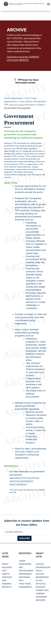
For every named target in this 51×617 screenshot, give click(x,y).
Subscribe (24, 538)
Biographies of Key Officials (42, 580)
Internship (41, 597)
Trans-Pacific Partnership (32, 101)
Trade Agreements (13, 98)
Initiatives (25, 553)
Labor (22, 561)
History (40, 564)
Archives (40, 600)
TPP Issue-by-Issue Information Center (24, 104)
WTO (21, 580)
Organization (43, 567)
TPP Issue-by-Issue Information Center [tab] (27, 81)
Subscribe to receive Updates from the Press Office (26, 522)
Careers (40, 593)
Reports (6, 587)
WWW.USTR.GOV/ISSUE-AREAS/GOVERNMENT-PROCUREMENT (25, 481)
